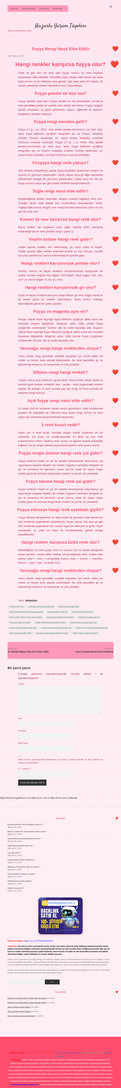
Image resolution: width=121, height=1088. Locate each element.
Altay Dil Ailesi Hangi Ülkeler (19, 1007)
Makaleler (31, 600)
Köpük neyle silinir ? (16, 888)
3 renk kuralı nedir (16, 607)
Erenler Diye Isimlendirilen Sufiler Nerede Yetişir (27, 998)
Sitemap (73, 798)
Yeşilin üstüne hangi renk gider (85, 633)
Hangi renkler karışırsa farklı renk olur (50, 623)
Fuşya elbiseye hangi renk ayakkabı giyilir (26, 612)
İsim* (20, 718)
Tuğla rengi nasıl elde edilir (20, 633)
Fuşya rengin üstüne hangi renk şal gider (25, 617)
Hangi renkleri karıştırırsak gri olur (22, 628)
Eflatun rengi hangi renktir (69, 607)
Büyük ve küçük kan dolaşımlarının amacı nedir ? (27, 832)
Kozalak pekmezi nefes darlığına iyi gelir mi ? (26, 824)
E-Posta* (22, 731)
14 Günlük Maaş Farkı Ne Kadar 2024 (28, 651)
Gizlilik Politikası (29, 9)
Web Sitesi (23, 743)
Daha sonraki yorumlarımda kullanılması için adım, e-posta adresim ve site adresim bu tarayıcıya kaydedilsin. (60, 761)
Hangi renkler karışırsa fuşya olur (83, 623)
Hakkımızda (57, 9)
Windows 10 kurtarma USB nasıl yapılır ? (24, 867)
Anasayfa (14, 9)
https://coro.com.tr (40, 798)
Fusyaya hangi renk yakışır (20, 623)
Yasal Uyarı (44, 9)
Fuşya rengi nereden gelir (82, 612)
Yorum (21, 684)
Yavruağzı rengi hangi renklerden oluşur (52, 633)
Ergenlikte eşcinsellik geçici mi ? (20, 846)
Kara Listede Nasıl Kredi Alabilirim (94, 651)
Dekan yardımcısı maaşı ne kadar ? (22, 874)
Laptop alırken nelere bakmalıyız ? (21, 860)
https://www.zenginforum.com (15, 798)
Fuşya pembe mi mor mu (57, 612)
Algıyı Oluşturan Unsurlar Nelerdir (21, 1016)
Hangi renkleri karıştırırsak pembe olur (56, 628)
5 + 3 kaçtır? (24, 769)
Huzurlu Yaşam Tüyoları (60, 26)
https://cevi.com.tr (59, 798)
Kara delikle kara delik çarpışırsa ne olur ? (24, 839)
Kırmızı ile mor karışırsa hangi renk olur (91, 628)
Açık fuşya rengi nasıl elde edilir (41, 607)
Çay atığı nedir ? (14, 853)
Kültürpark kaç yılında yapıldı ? (20, 881)
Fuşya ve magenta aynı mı (89, 617)
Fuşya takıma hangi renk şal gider (60, 617)
